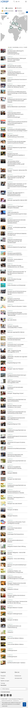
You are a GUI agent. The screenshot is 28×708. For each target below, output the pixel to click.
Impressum (16, 700)
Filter (22, 13)
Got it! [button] (24, 704)
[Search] (14, 1)
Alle (3, 8)
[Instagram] (11, 695)
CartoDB (25, 47)
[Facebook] (2, 695)
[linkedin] (8, 695)
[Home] (4, 1)
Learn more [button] (4, 706)
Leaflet (10, 47)
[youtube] (5, 695)
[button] (16, 20)
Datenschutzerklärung (7, 700)
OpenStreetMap (15, 47)
